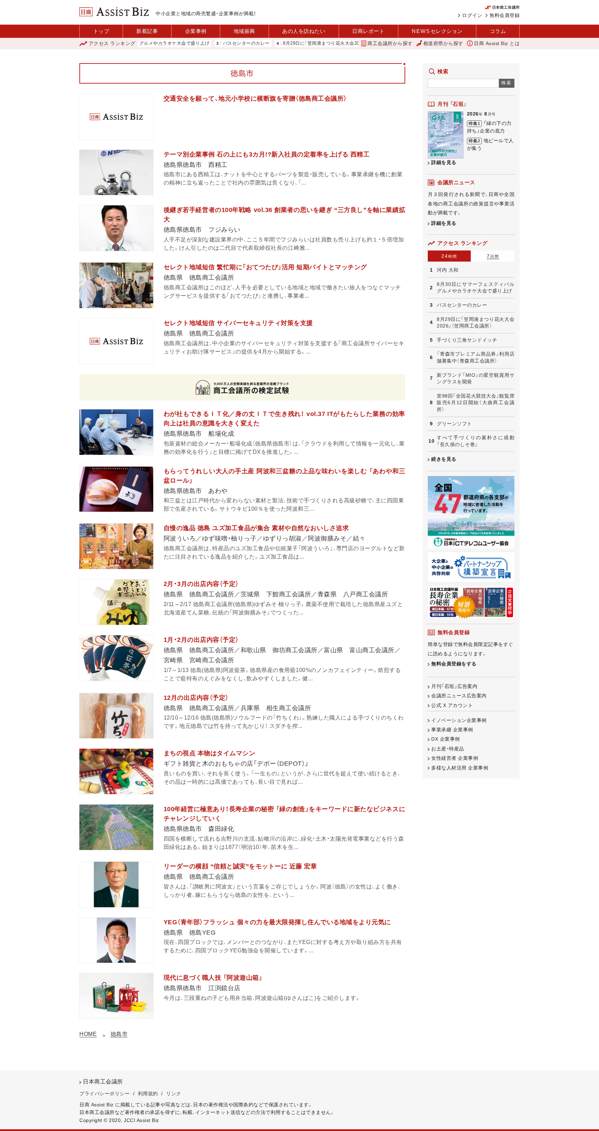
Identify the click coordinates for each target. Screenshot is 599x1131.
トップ (101, 31)
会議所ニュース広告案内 (459, 695)
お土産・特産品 (447, 748)
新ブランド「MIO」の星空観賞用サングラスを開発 (475, 378)
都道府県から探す (443, 43)
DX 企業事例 (445, 739)
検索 (506, 82)
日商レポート (368, 31)
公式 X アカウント (452, 705)
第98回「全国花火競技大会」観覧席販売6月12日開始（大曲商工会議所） (475, 402)
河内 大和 (448, 270)
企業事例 (196, 31)
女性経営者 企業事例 (454, 758)
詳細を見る (444, 162)
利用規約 (148, 1093)
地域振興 (244, 31)
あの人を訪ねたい (303, 31)
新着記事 (147, 31)
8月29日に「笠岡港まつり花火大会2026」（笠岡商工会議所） (315, 43)
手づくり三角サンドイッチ (467, 340)
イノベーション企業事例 (459, 720)
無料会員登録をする (454, 663)
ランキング (112, 43)
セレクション (437, 31)
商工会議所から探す (390, 43)
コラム (498, 31)
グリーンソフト (454, 423)
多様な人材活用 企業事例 (459, 768)
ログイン (472, 15)
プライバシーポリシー (104, 1093)
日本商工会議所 (103, 1082)
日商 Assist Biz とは (497, 43)
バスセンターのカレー (217, 43)
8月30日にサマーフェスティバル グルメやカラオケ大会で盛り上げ (475, 287)
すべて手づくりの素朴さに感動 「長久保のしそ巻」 (475, 441)
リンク (173, 1093)
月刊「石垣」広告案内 (454, 686)
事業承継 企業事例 (452, 729)
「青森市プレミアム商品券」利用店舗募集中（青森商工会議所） (475, 357)
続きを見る (444, 459)
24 (449, 256)
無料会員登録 (504, 15)
